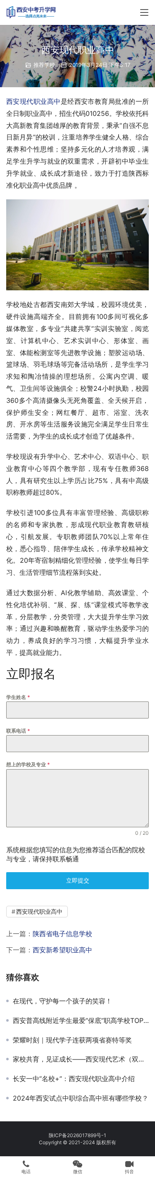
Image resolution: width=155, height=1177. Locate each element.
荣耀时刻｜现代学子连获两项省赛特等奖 (72, 1040)
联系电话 (18, 731)
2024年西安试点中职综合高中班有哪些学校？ (80, 1098)
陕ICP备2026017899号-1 (77, 1135)
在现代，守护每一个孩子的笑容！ (62, 1001)
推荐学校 (44, 64)
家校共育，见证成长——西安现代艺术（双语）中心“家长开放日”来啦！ (81, 1059)
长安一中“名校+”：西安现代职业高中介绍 (74, 1078)
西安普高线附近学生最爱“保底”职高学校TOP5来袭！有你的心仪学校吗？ (81, 1020)
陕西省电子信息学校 (62, 933)
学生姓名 (18, 697)
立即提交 (77, 880)
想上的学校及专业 (28, 764)
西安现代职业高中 (33, 101)
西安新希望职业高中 (62, 950)
